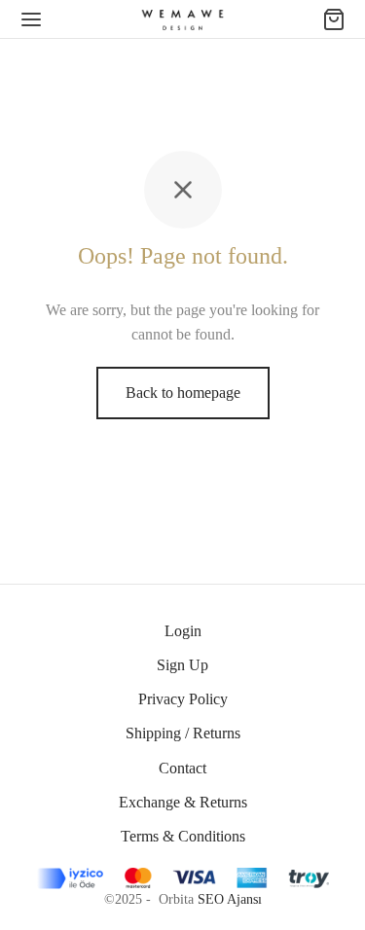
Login (182, 631)
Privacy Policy (183, 699)
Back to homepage (183, 392)
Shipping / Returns (183, 733)
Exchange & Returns (183, 802)
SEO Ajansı (230, 899)
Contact (182, 768)
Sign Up (182, 665)
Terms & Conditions (183, 836)
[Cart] (334, 19)
